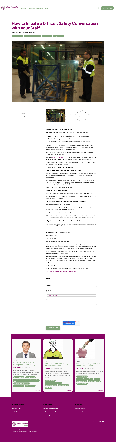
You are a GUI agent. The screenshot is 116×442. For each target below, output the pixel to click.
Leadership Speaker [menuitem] (48, 415)
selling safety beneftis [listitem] (82, 383)
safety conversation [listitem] (18, 386)
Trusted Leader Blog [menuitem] (79, 411)
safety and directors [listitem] (30, 377)
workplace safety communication (32, 36)
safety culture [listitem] (48, 387)
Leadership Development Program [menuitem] (51, 411)
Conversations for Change (59, 157)
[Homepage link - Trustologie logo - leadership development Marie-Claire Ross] (20, 426)
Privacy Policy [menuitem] (20, 429)
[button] (94, 421)
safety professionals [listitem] (30, 386)
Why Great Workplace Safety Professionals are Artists (56, 364)
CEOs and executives (17, 36)
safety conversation (47, 36)
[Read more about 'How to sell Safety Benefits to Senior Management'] (89, 349)
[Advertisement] (15, 2)
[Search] (98, 8)
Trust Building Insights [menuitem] (80, 408)
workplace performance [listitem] (94, 381)
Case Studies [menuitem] (15, 411)
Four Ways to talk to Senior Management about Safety (24, 363)
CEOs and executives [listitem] (19, 377)
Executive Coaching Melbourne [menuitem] (50, 408)
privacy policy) (53, 295)
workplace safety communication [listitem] (22, 383)
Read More (37, 390)
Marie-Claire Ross (17, 32)
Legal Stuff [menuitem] (14, 429)
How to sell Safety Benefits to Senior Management (88, 364)
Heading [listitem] (23, 113)
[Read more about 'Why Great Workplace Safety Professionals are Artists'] (58, 349)
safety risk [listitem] (97, 379)
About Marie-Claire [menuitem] (16, 408)
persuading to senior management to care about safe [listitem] (25, 380)
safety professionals (59, 36)
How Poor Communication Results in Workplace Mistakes (61, 271)
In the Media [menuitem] (14, 415)
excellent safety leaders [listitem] (51, 385)
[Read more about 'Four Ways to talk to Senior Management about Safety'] (26, 348)
